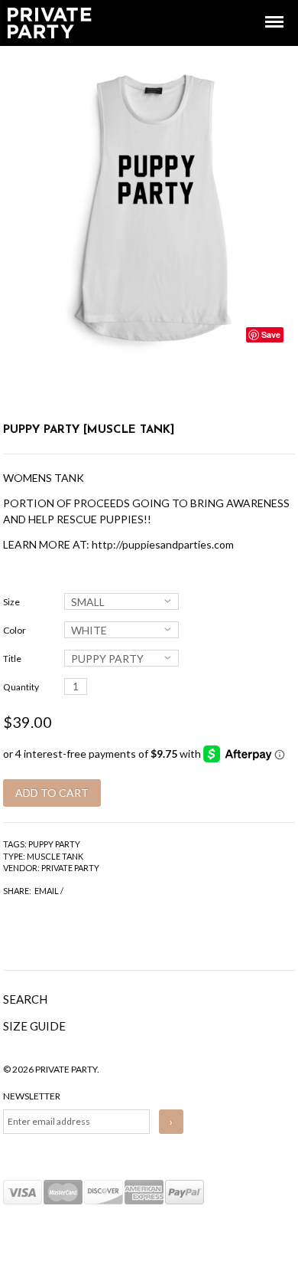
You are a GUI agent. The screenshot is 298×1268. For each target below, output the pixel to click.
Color (14, 630)
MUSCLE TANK (55, 856)
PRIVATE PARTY (70, 868)
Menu (263, 8)
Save (270, 334)
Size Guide (34, 1026)
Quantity (21, 687)
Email (46, 891)
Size (11, 602)
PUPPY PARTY (54, 844)
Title (12, 658)
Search (25, 999)
